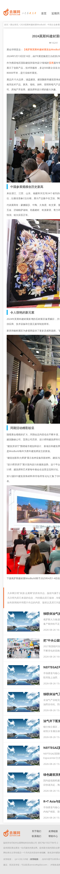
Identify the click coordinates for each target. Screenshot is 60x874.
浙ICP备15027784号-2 (48, 842)
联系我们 (36, 836)
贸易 (51, 62)
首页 (43, 13)
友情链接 (34, 859)
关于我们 (36, 831)
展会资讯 (14, 24)
